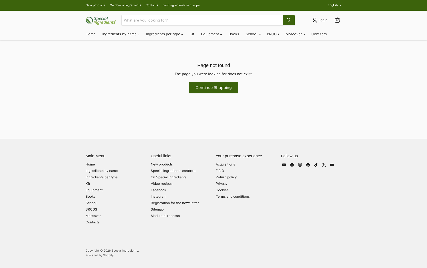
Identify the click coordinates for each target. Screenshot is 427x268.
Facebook (158, 190)
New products (95, 5)
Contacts (152, 5)
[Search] (289, 20)
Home (91, 34)
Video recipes (162, 183)
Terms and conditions (233, 196)
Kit (192, 34)
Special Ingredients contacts (173, 171)
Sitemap (157, 209)
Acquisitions (225, 164)
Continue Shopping (213, 87)
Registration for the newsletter (175, 203)
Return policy (226, 177)
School (252, 34)
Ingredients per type (163, 34)
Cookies (222, 190)
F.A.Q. (220, 171)
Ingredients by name (120, 34)
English (333, 5)
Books (234, 34)
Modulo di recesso (165, 216)
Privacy (221, 183)
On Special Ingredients (125, 5)
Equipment (210, 34)
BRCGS (273, 34)
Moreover (294, 34)
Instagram (158, 196)
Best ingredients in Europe (181, 5)
